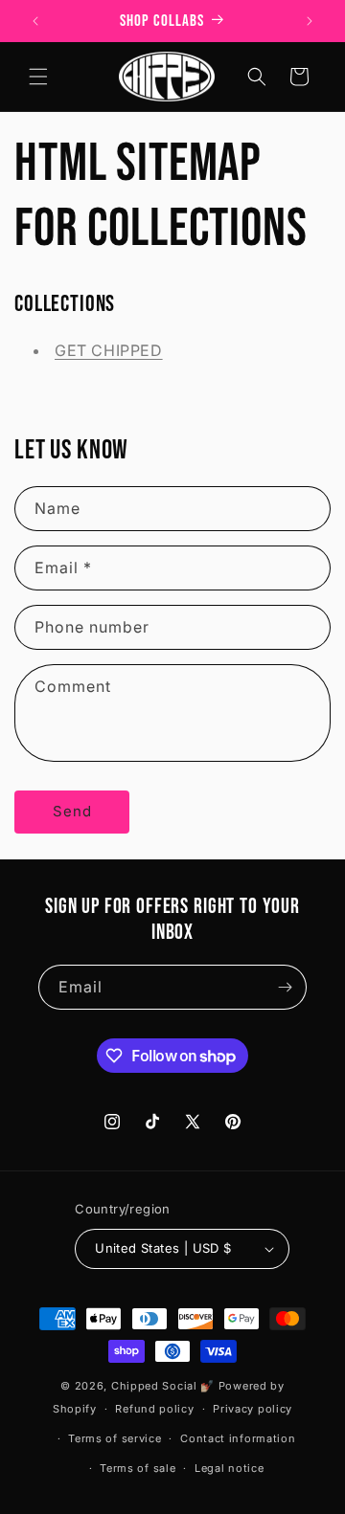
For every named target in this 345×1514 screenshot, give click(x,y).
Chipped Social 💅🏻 (163, 1385)
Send (72, 811)
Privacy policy (252, 1408)
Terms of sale (137, 1468)
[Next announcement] (309, 21)
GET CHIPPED (109, 350)
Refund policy (154, 1408)
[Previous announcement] (35, 21)
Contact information (237, 1438)
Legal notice (229, 1468)
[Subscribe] (285, 987)
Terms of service (114, 1438)
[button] (38, 77)
